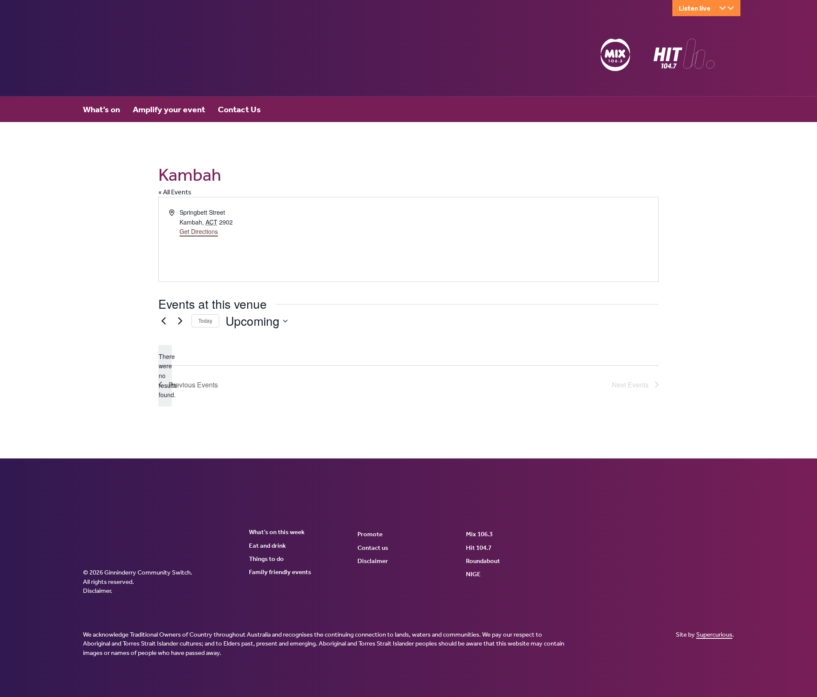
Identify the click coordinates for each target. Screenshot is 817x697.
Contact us (372, 548)
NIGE (473, 574)
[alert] (165, 376)
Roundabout (483, 561)
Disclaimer (97, 591)
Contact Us (239, 109)
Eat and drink (267, 545)
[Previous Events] (163, 321)
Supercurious (714, 634)
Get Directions (199, 231)
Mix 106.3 (479, 534)
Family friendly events (280, 572)
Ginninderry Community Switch (166, 56)
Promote (370, 534)
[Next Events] (180, 321)
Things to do (266, 559)
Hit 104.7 (478, 548)
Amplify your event (169, 109)
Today (205, 320)
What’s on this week (277, 532)
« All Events (174, 192)
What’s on (101, 109)
